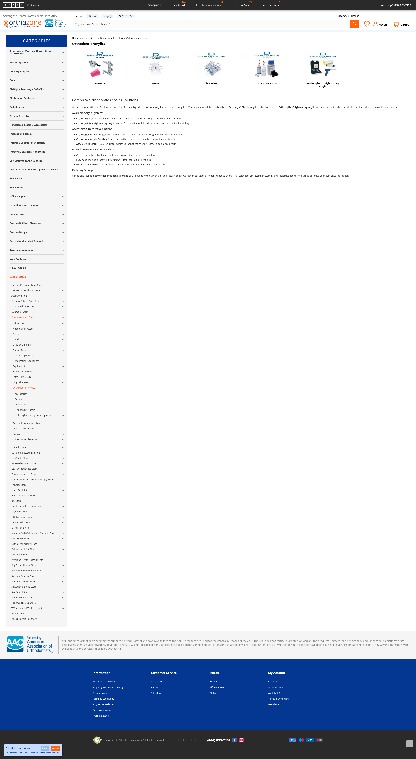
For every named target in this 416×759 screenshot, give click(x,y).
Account (272, 681)
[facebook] (234, 740)
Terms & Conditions (103, 698)
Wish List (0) (274, 692)
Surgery (107, 16)
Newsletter (274, 704)
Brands (355, 15)
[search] (354, 24)
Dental (92, 16)
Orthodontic (125, 16)
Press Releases (101, 715)
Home (75, 37)
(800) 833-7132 (219, 740)
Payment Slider (243, 3)
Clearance (343, 15)
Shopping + (155, 3)
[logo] (22, 24)
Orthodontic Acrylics (137, 37)
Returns (155, 687)
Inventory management (210, 3)
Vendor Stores (89, 37)
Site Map (156, 692)
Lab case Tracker (272, 3)
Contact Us (157, 681)
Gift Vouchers (217, 687)
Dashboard (179, 3)
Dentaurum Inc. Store (112, 37)
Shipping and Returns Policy (108, 687)
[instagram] (241, 740)
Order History (275, 687)
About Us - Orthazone (104, 681)
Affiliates (214, 692)
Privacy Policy (100, 692)
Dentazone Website (103, 710)
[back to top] (409, 744)
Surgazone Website (103, 704)
